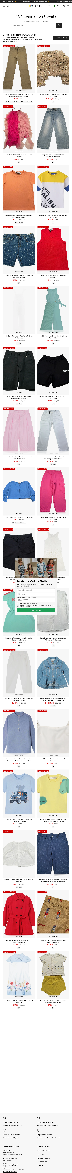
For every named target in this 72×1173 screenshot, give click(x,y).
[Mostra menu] (4, 6)
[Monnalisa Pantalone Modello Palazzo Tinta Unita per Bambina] (19, 431)
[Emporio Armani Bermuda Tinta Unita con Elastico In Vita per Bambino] (19, 552)
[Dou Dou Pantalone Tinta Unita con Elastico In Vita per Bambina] (19, 673)
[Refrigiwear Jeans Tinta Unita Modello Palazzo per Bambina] (53, 129)
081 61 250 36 (7, 1160)
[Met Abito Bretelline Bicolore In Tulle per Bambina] (19, 129)
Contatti (40, 1165)
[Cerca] (59, 25)
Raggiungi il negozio (43, 1158)
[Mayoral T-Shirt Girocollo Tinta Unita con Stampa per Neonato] (19, 794)
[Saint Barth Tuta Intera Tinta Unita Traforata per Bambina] (19, 310)
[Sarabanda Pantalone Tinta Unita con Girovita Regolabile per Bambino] (53, 431)
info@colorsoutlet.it (9, 1166)
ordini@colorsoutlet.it (10, 1171)
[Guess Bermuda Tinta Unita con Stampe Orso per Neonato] (53, 914)
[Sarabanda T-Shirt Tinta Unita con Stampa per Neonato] (53, 189)
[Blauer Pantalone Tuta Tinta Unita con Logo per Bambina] (53, 491)
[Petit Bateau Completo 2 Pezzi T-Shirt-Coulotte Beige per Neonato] (53, 975)
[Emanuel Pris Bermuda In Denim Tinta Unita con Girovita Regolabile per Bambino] (53, 854)
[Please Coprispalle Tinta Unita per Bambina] (19, 491)
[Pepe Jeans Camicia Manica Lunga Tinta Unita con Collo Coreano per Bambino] (19, 733)
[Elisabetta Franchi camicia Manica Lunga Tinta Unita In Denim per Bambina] (53, 673)
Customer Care (42, 1162)
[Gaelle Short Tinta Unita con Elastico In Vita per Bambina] (53, 371)
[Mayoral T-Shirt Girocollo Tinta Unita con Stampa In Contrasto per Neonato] (53, 794)
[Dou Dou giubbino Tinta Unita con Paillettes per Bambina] (53, 68)
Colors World (41, 1154)
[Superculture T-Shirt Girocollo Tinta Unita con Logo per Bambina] (19, 189)
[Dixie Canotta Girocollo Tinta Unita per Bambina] (53, 250)
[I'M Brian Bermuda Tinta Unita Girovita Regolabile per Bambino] (19, 371)
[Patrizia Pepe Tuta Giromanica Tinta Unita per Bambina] (53, 310)
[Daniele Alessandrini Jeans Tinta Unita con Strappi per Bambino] (19, 250)
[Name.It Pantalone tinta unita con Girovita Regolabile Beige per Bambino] (19, 68)
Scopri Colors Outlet (43, 1151)
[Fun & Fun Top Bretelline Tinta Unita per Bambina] (53, 733)
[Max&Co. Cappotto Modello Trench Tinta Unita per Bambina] (19, 914)
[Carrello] (68, 6)
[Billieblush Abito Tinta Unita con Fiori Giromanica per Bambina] (53, 552)
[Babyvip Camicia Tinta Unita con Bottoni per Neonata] (19, 854)
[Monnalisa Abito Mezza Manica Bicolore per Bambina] (19, 975)
